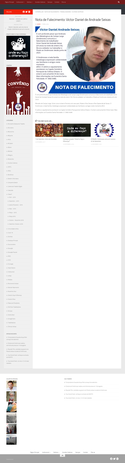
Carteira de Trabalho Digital (15, 186)
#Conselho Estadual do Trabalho (16, 124)
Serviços (50, 2)
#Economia (11, 131)
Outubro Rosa (11, 299)
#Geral (9, 147)
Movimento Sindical (13, 283)
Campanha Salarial (12, 182)
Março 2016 (12, 216)
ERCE (9, 256)
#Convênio (11, 128)
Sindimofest (11, 315)
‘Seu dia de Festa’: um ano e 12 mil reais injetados (79, 398)
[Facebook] (24, 12)
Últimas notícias (78, 12)
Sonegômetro (11, 319)
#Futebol (10, 143)
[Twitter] (26, 12)
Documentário (11, 244)
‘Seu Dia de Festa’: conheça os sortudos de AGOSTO (79, 394)
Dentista (10, 236)
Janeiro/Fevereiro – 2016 (16, 205)
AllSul (9, 171)
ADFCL (9, 167)
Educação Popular (12, 252)
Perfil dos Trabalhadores (14, 307)
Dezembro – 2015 (14, 201)
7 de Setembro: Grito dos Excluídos (46, 139)
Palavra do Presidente (13, 303)
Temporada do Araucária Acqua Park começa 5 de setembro (81, 382)
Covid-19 (10, 232)
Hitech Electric (11, 268)
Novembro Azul (12, 291)
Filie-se (64, 2)
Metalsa (10, 279)
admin (38, 24)
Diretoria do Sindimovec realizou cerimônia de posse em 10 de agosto (84, 386)
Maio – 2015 (12, 209)
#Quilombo (11, 159)
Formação (10, 264)
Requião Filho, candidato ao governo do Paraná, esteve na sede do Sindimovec (86, 390)
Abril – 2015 (12, 197)
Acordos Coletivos (40, 2)
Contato (57, 2)
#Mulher (10, 151)
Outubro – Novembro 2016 (16, 220)
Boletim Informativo (13, 178)
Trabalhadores (65, 12)
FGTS (9, 260)
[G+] (29, 12)
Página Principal (9, 2)
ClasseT (10, 194)
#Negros (10, 155)
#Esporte (10, 135)
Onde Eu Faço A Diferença (15, 295)
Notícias (29, 2)
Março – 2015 (13, 212)
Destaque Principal (13, 240)
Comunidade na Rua (13, 229)
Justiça (9, 276)
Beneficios (10, 175)
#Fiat (9, 139)
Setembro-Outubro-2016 (16, 224)
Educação (10, 248)
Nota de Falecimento (52, 12)
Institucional (19, 2)
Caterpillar (39, 12)
